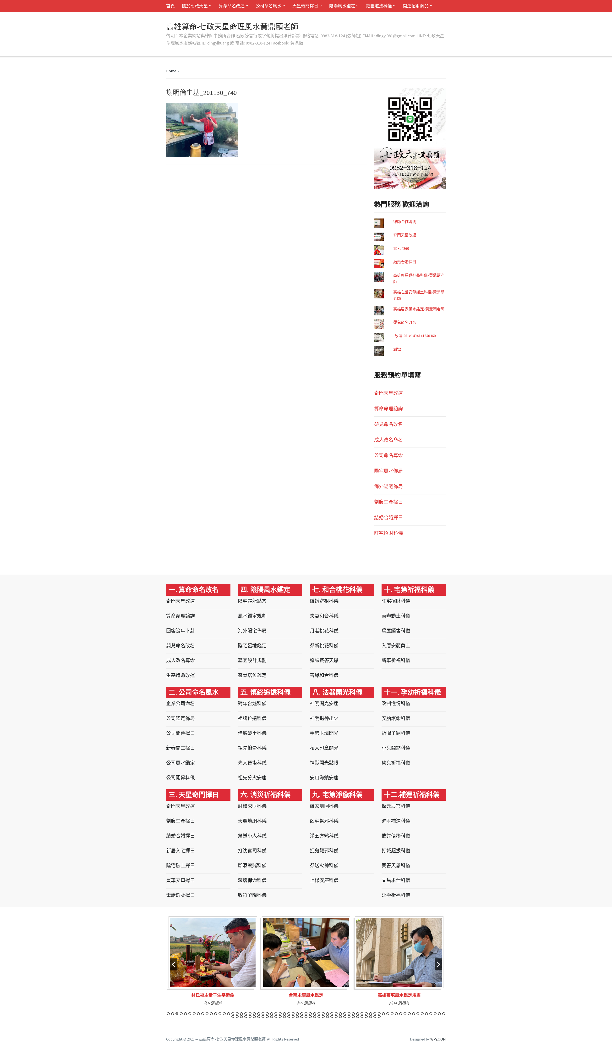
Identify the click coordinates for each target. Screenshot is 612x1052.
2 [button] (172, 1013)
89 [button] (331, 1016)
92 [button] (344, 1016)
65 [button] (443, 1013)
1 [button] (168, 1013)
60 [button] (422, 1013)
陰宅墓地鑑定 (252, 646)
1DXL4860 (401, 248)
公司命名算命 (388, 455)
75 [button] (271, 1016)
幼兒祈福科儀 (396, 763)
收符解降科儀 (252, 895)
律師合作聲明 (404, 221)
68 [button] (241, 1016)
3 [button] (176, 1013)
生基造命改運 (180, 675)
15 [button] (228, 1013)
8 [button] (198, 1013)
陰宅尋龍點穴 (252, 601)
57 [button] (409, 1013)
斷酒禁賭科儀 (252, 865)
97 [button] (366, 1016)
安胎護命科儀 (396, 718)
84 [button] (310, 1016)
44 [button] (353, 1013)
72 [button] (258, 1016)
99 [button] (374, 1016)
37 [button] (323, 1013)
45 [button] (357, 1013)
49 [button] (374, 1013)
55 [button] (400, 1013)
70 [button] (250, 1016)
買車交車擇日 (180, 880)
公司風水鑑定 (180, 763)
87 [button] (323, 1016)
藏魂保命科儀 (252, 880)
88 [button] (327, 1016)
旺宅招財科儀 (388, 533)
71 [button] (254, 1016)
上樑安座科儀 (324, 880)
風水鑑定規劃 (252, 616)
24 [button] (267, 1013)
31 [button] (297, 1013)
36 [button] (318, 1013)
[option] (212, 962)
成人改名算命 (180, 660)
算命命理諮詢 (388, 409)
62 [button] (430, 1013)
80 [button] (293, 1016)
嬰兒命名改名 (404, 322)
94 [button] (353, 1016)
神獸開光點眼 (324, 763)
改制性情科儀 (396, 703)
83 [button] (306, 1016)
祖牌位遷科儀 (252, 718)
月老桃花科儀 (324, 631)
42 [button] (344, 1013)
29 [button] (288, 1013)
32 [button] (301, 1013)
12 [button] (215, 1013)
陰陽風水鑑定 (342, 6)
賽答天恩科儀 (396, 865)
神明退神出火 (324, 718)
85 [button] (314, 1016)
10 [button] (207, 1013)
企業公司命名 (180, 703)
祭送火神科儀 (324, 865)
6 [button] (189, 1013)
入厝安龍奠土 (396, 646)
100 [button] (379, 1016)
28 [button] (284, 1013)
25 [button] (271, 1013)
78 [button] (284, 1016)
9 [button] (202, 1013)
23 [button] (263, 1013)
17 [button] (237, 1013)
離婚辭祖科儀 (324, 601)
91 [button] (340, 1016)
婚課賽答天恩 (324, 660)
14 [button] (224, 1013)
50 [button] (379, 1013)
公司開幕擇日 (180, 733)
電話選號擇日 (180, 895)
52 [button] (387, 1013)
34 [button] (310, 1013)
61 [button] (426, 1013)
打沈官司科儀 (252, 851)
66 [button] (232, 1016)
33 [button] (306, 1013)
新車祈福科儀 (396, 660)
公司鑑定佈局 (180, 718)
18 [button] (241, 1013)
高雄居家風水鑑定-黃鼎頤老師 (418, 309)
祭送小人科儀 (252, 836)
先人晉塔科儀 (252, 763)
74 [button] (267, 1016)
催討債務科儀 (396, 836)
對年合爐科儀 (252, 703)
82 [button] (301, 1016)
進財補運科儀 (396, 821)
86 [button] (318, 1016)
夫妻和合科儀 (324, 616)
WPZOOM (438, 1039)
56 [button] (405, 1013)
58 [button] (413, 1013)
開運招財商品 (416, 6)
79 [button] (288, 1016)
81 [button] (297, 1016)
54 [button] (396, 1013)
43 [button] (349, 1013)
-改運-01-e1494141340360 (414, 335)
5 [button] (185, 1013)
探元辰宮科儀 (396, 806)
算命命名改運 (232, 6)
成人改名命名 (388, 440)
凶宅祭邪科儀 (324, 821)
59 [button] (417, 1013)
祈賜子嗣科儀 (396, 733)
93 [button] (349, 1016)
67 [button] (237, 1016)
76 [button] (275, 1016)
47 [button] (366, 1013)
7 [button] (194, 1013)
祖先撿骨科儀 (252, 748)
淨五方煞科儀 (324, 836)
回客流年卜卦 (180, 631)
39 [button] (331, 1013)
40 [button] (336, 1013)
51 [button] (383, 1013)
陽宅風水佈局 (388, 471)
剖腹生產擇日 (388, 502)
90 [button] (336, 1016)
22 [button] (258, 1013)
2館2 (397, 349)
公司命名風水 (268, 6)
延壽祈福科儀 (396, 895)
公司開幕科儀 (180, 778)
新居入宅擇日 (180, 851)
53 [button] (392, 1013)
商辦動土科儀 (396, 616)
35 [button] (314, 1013)
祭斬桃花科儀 (324, 646)
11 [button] (211, 1013)
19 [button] (245, 1013)
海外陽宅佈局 (388, 486)
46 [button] (362, 1013)
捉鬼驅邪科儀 (324, 851)
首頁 (170, 6)
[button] (173, 964)
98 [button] (370, 1016)
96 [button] (362, 1016)
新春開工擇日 (180, 748)
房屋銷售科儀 (396, 631)
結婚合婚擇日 (404, 261)
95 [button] (357, 1016)
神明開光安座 (324, 703)
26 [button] (275, 1013)
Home (171, 70)
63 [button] (435, 1013)
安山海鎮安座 (324, 778)
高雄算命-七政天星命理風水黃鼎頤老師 (232, 27)
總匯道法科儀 (379, 6)
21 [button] (254, 1013)
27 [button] (280, 1013)
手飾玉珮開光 (324, 733)
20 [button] (250, 1013)
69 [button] (245, 1016)
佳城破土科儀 (252, 733)
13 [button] (220, 1013)
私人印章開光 (324, 748)
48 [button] (370, 1013)
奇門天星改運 (404, 235)
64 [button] (439, 1013)
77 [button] (280, 1016)
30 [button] (293, 1013)
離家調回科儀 (324, 806)
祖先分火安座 (252, 778)
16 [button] (232, 1013)
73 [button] (263, 1016)
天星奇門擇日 (305, 6)
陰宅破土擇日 (180, 865)
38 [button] (327, 1013)
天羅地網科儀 (252, 821)
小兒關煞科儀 (396, 748)
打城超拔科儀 (396, 851)
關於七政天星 (195, 6)
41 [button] (340, 1013)
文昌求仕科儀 (396, 880)
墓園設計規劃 (252, 660)
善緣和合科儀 (324, 675)
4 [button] (181, 1013)
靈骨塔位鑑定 (252, 675)
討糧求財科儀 (252, 806)
